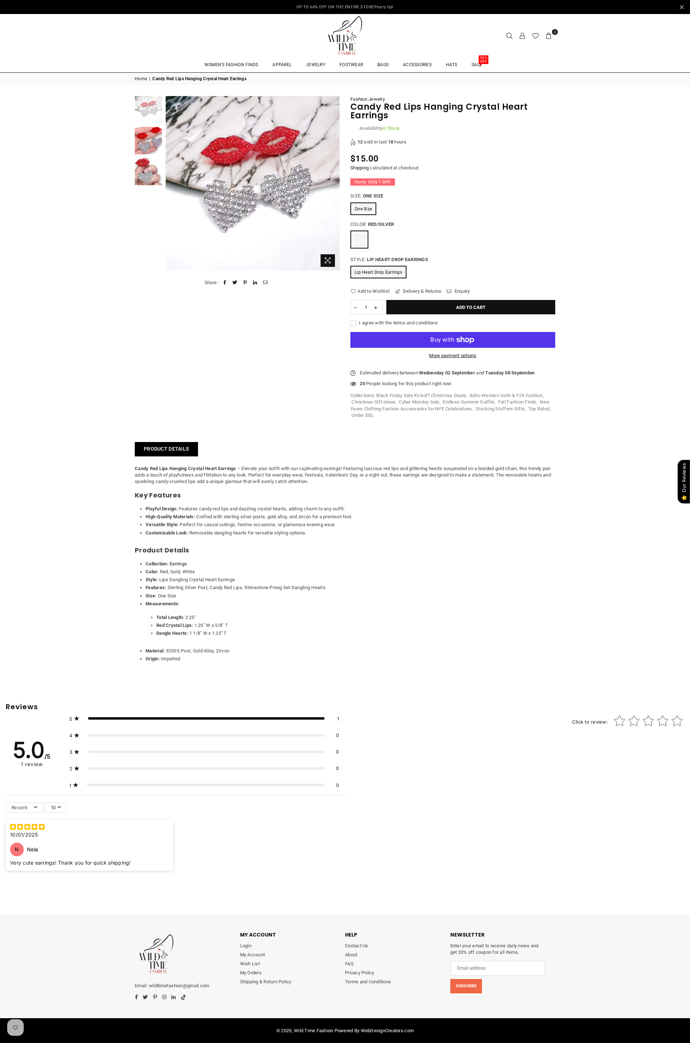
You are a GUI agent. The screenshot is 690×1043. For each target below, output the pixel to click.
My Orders (251, 972)
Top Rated (538, 408)
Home (141, 78)
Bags (382, 64)
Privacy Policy (359, 972)
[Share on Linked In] (255, 282)
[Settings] (522, 35)
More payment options (452, 355)
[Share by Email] (265, 282)
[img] (27, 827)
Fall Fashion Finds (517, 402)
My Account (252, 954)
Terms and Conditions (368, 981)
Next (333, 183)
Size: (366, 196)
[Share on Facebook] (224, 282)
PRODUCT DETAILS (166, 449)
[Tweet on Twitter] (235, 282)
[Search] (509, 35)
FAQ (349, 963)
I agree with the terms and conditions (398, 322)
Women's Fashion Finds (231, 64)
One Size (363, 208)
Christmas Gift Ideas (373, 402)
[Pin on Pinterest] (245, 282)
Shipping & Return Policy (265, 981)
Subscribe (466, 986)
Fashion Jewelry (367, 99)
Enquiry (462, 291)
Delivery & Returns (421, 291)
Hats (451, 64)
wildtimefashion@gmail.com (179, 985)
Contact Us (356, 945)
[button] (204, 718)
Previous (172, 183)
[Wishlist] (535, 35)
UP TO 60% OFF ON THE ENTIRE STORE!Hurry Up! (345, 7)
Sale (479, 62)
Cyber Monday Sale (419, 402)
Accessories (417, 64)
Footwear (351, 64)
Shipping (359, 167)
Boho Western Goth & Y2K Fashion (506, 395)
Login (246, 945)
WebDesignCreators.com (387, 1030)
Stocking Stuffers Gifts (500, 408)
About (351, 954)
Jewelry (315, 64)
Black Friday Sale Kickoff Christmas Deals (421, 395)
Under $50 (362, 415)
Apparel (281, 64)
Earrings (178, 563)
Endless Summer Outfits (468, 402)
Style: (389, 259)
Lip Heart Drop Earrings (378, 272)
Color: (372, 224)
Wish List (250, 963)
